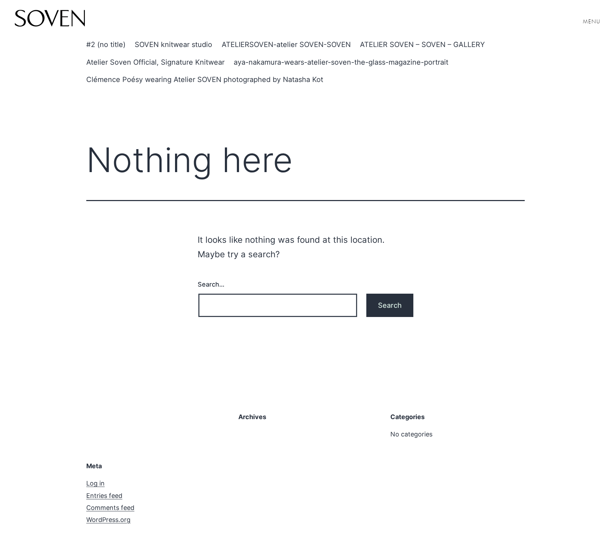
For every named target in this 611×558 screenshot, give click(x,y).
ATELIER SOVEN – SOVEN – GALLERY (422, 44)
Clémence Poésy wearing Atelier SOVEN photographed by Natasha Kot (204, 79)
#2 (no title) (106, 44)
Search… (211, 284)
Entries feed (104, 495)
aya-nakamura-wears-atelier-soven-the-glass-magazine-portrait (341, 62)
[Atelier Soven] (49, 19)
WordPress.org (108, 519)
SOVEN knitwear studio (173, 44)
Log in (95, 483)
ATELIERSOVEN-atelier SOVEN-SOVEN (286, 44)
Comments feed (110, 507)
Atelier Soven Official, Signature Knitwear (155, 62)
